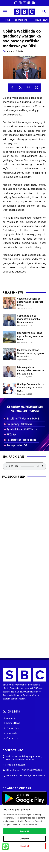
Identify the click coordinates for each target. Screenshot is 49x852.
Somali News (13, 722)
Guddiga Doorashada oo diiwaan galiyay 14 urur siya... (30, 387)
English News (13, 728)
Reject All (24, 846)
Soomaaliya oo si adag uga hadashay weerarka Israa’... (30, 336)
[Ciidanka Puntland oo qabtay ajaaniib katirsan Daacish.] (9, 303)
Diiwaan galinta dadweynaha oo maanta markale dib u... (30, 370)
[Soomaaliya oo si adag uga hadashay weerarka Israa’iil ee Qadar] (9, 337)
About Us (11, 718)
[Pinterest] (28, 87)
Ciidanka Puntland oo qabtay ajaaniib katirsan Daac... (30, 302)
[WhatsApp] (37, 87)
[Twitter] (20, 2)
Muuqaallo (11, 733)
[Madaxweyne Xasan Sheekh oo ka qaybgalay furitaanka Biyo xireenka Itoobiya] (9, 354)
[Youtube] (28, 2)
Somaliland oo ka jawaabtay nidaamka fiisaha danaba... (28, 319)
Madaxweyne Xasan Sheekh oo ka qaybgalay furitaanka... (30, 353)
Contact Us (12, 738)
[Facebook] (15, 2)
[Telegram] (33, 2)
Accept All (24, 831)
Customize (24, 838)
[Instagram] (24, 2)
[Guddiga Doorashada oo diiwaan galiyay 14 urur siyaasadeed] (9, 388)
